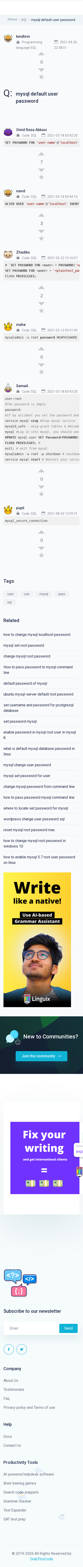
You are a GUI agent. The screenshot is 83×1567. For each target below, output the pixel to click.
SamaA (22, 386)
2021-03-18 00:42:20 (62, 135)
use (26, 594)
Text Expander (14, 1510)
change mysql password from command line (39, 786)
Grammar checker (17, 1501)
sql (9, 602)
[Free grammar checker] (37, 939)
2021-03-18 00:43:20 (62, 391)
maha (21, 324)
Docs (7, 1436)
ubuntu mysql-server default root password (38, 694)
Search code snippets (21, 1492)
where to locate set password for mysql (35, 808)
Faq (6, 1398)
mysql (43, 594)
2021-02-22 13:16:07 (62, 258)
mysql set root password (23, 645)
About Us (10, 1380)
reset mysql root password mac (29, 830)
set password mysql (20, 721)
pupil (20, 508)
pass (61, 594)
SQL (24, 20)
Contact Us (12, 1445)
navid (20, 191)
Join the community (39, 1056)
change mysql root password (26, 656)
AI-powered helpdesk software (28, 1474)
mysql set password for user (26, 776)
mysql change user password (27, 765)
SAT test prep (14, 1519)
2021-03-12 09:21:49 (62, 330)
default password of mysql (25, 683)
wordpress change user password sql (34, 819)
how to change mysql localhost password (36, 634)
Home (12, 19)
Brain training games (19, 1483)
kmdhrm (23, 36)
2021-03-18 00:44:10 (62, 197)
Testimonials (13, 1389)
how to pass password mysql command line (38, 797)
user (10, 594)
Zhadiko (23, 252)
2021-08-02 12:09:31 (62, 513)
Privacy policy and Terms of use (29, 1407)
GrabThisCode (41, 1559)
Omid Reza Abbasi (31, 130)
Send (68, 1328)
